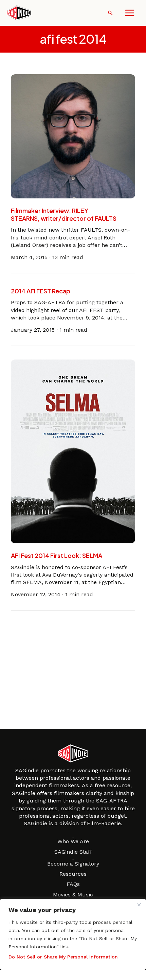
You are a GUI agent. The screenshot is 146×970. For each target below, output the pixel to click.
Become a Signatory (73, 863)
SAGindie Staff (73, 852)
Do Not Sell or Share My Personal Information (63, 956)
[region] (73, 934)
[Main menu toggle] (129, 12)
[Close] (139, 904)
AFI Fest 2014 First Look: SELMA (56, 555)
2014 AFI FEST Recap (40, 291)
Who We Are (73, 841)
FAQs (73, 884)
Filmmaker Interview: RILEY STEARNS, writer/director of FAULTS (63, 214)
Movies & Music (73, 894)
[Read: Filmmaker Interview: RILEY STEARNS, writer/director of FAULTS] (73, 136)
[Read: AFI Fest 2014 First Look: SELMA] (73, 451)
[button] (110, 13)
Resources (73, 874)
